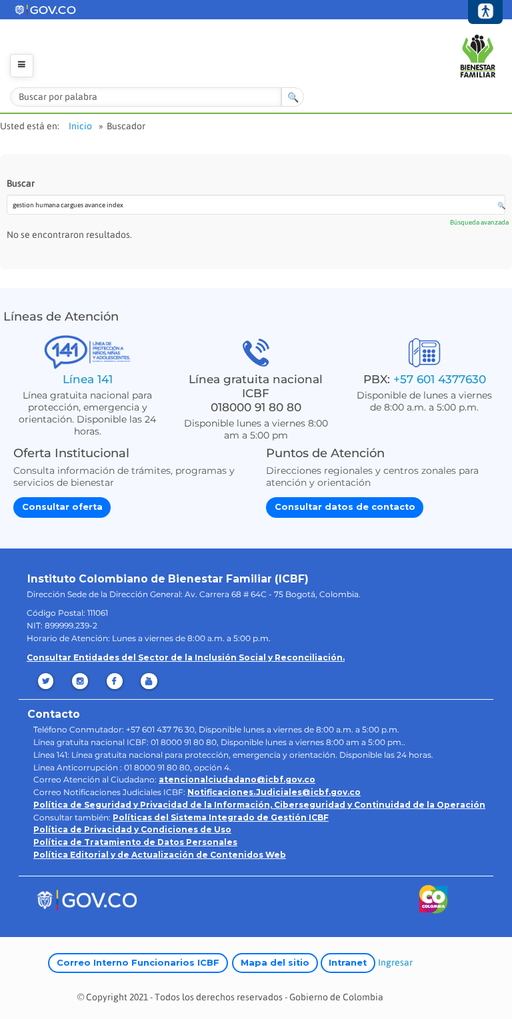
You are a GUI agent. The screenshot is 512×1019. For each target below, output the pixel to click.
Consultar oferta (62, 507)
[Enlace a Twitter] (46, 681)
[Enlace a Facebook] (115, 681)
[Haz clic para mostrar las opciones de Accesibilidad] (485, 13)
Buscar (21, 183)
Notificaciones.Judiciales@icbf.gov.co (274, 792)
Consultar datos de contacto (345, 507)
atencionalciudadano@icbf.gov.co (237, 779)
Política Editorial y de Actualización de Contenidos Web (159, 855)
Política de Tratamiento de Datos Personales (135, 842)
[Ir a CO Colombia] (434, 902)
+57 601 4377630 (439, 379)
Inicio (80, 126)
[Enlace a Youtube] (150, 681)
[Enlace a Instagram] (81, 681)
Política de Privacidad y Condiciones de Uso (132, 829)
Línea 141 (88, 379)
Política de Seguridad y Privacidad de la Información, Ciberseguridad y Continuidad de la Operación (259, 805)
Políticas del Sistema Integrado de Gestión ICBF (221, 817)
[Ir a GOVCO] (87, 899)
